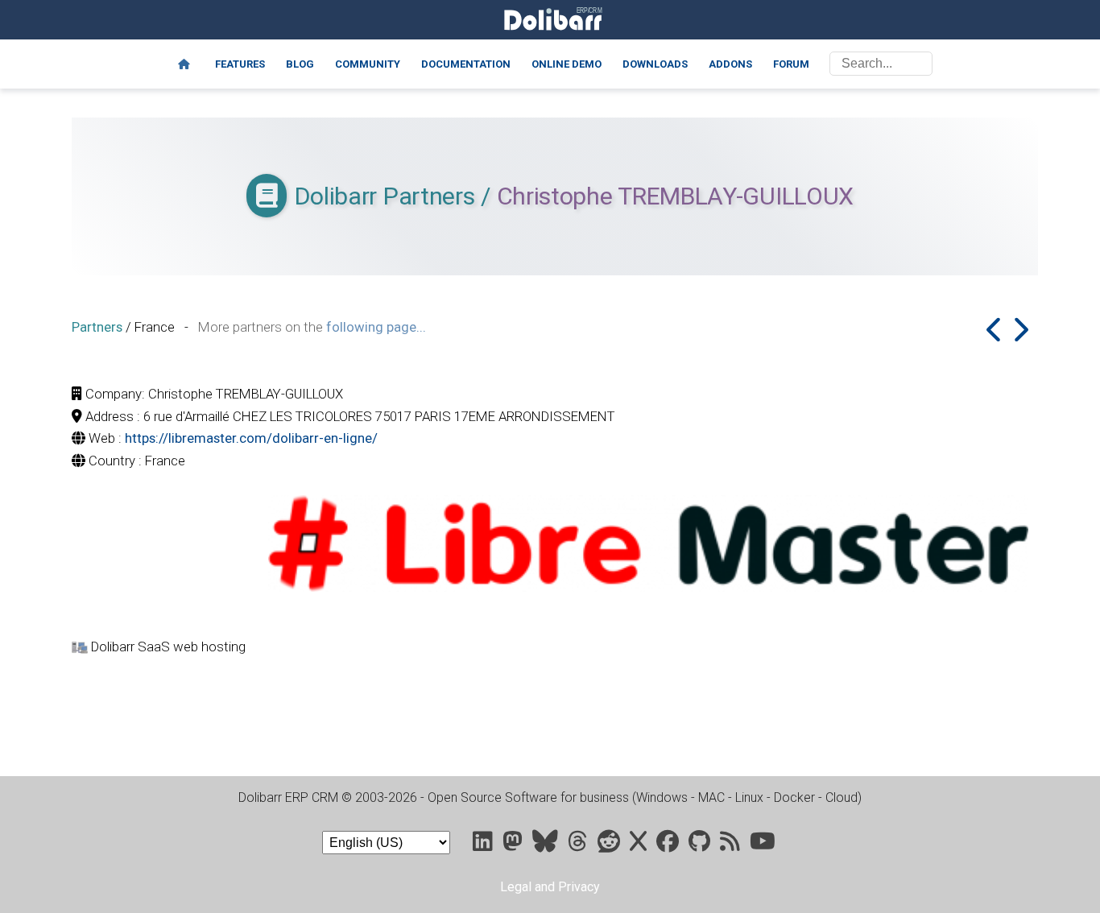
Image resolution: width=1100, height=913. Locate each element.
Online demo (566, 64)
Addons (730, 64)
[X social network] (640, 845)
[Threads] (579, 845)
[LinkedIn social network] (484, 845)
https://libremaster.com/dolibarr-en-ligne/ (251, 438)
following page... (376, 327)
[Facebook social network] (669, 845)
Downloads (655, 64)
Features (240, 64)
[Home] (184, 64)
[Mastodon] (514, 845)
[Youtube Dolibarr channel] (762, 845)
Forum (791, 64)
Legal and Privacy (550, 886)
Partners (97, 327)
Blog (300, 64)
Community (367, 64)
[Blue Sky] (546, 845)
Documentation (466, 64)
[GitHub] (701, 845)
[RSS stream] (731, 845)
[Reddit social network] (610, 845)
